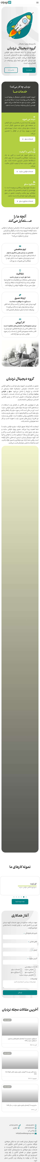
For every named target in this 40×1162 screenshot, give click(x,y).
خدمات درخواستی (31, 967)
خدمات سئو (15, 969)
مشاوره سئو (29, 972)
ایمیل (35, 950)
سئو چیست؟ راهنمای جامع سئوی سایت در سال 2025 (22, 1105)
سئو (10, 391)
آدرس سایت (33, 958)
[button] (37, 2)
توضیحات (33, 979)
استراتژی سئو (15, 972)
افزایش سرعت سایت (26, 975)
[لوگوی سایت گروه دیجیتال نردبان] (6, 2)
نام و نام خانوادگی (31, 933)
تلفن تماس (33, 941)
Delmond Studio (29, 883)
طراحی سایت (29, 969)
